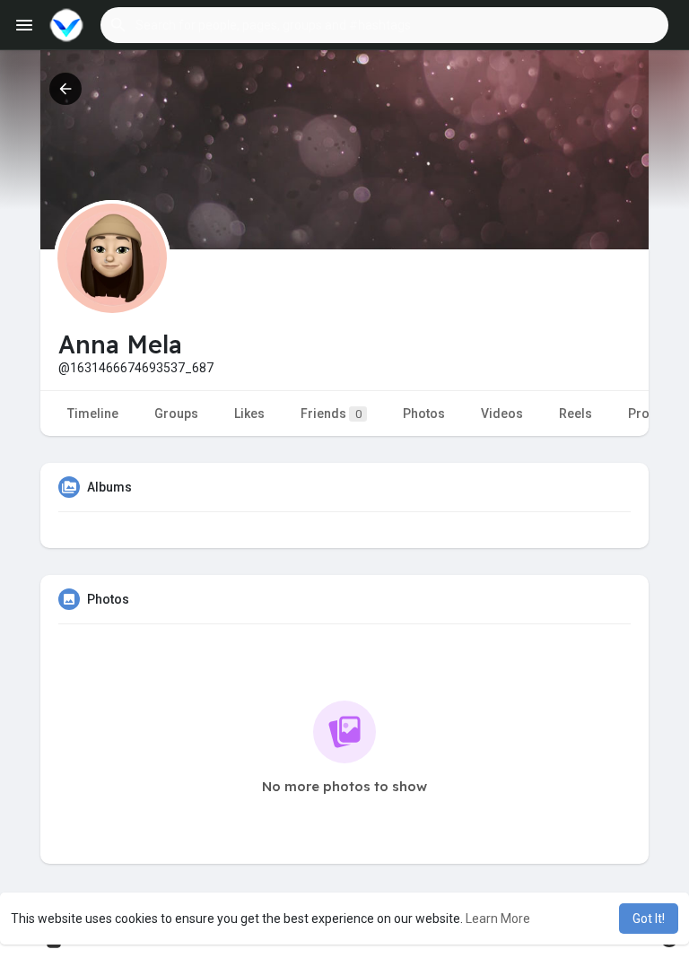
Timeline (92, 413)
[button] (384, 25)
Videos (502, 413)
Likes (249, 413)
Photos (424, 413)
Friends (331, 413)
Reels (575, 413)
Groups (176, 413)
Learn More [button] (498, 918)
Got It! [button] (648, 918)
